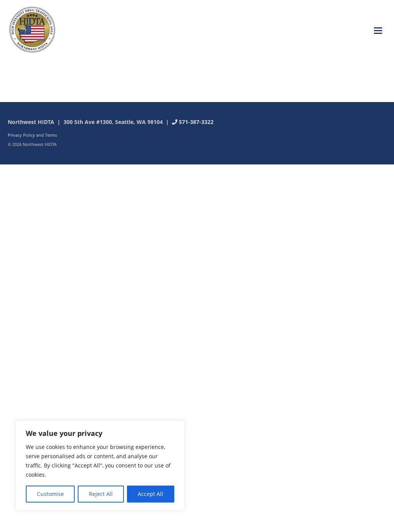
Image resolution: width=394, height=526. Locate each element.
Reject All (101, 494)
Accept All (150, 494)
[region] (100, 465)
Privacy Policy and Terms (32, 135)
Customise (50, 494)
